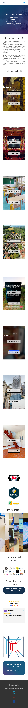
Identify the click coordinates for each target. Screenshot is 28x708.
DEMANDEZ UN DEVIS (14, 670)
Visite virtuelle (13, 104)
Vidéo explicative (14, 93)
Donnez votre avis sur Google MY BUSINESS (14, 590)
